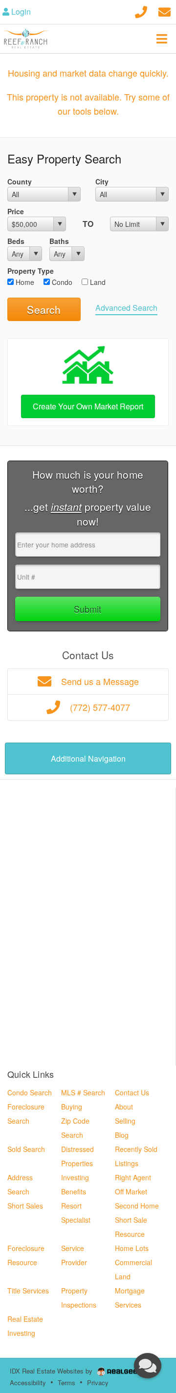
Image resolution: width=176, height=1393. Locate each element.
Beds (15, 241)
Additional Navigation (88, 758)
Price (15, 211)
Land (97, 282)
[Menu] (162, 38)
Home (24, 282)
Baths (59, 241)
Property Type (30, 271)
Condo (61, 282)
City (102, 181)
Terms (66, 1382)
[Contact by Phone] (141, 10)
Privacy (98, 1382)
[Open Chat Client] (147, 1365)
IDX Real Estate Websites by (52, 1370)
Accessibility (28, 1382)
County (19, 181)
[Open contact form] (164, 10)
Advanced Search (126, 307)
